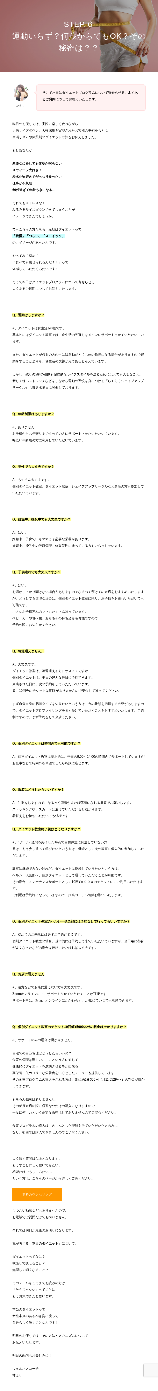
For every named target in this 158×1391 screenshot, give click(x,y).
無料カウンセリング (37, 1194)
